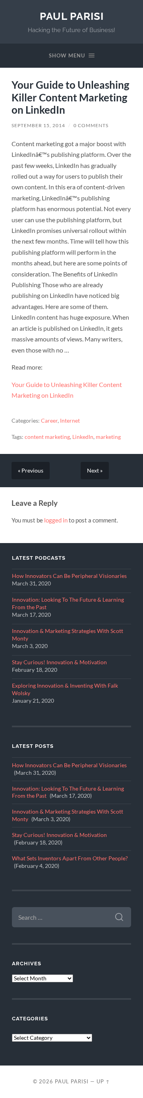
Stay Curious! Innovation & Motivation (59, 662)
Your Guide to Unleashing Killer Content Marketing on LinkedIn (70, 97)
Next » (94, 470)
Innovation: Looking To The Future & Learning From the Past (68, 603)
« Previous (30, 470)
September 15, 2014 (38, 125)
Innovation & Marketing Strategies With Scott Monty (67, 635)
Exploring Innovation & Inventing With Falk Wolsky (65, 689)
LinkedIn (82, 437)
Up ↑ (103, 1081)
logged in (56, 520)
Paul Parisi (72, 16)
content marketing (47, 437)
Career (49, 420)
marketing (108, 437)
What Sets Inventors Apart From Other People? (70, 858)
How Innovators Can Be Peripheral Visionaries (69, 576)
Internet (70, 420)
